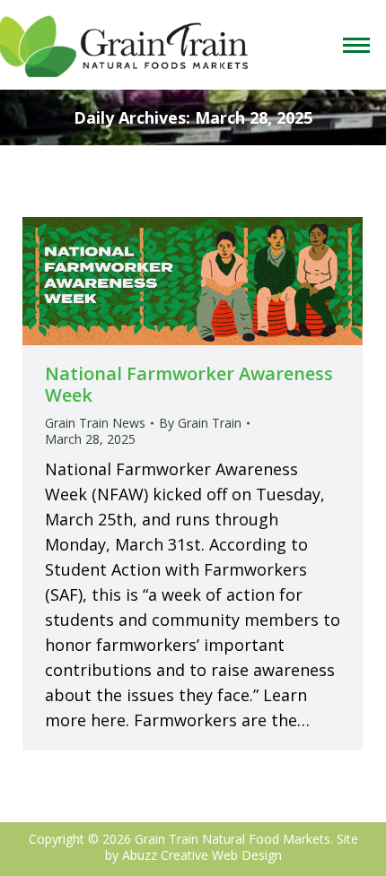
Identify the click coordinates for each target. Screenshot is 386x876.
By (200, 423)
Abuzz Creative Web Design (202, 854)
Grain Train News (95, 422)
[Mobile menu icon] (360, 45)
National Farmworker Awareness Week (189, 384)
